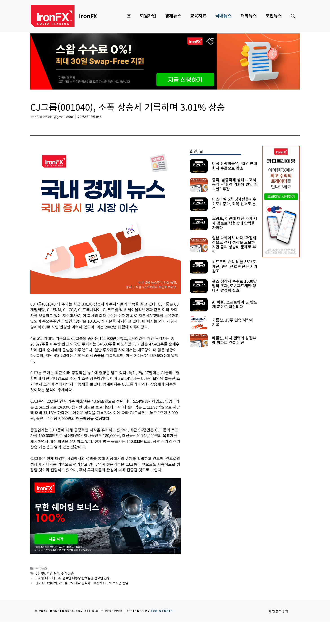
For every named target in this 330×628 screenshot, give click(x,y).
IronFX (88, 16)
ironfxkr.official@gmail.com (51, 116)
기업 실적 (53, 573)
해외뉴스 (248, 15)
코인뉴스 (274, 15)
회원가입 (148, 15)
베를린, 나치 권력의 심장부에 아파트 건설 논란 (234, 340)
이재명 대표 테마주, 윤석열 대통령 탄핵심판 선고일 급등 (72, 577)
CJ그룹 (40, 573)
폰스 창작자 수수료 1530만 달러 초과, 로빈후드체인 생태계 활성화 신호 (234, 285)
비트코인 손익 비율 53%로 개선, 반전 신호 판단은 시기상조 (234, 266)
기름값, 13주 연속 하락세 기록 (232, 322)
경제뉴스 (173, 15)
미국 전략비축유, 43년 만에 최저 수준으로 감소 (234, 165)
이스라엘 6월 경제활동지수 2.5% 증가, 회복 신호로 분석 (234, 203)
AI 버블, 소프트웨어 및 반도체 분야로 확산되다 (234, 304)
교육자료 (198, 15)
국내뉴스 (223, 15)
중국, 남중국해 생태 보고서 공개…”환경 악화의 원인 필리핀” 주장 (234, 184)
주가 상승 (67, 573)
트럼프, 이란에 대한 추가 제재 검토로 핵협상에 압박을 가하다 (234, 222)
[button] (293, 15)
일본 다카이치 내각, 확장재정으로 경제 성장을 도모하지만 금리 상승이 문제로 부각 (234, 244)
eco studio (162, 611)
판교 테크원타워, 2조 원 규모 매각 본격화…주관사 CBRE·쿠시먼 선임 (81, 582)
